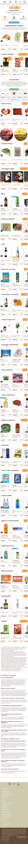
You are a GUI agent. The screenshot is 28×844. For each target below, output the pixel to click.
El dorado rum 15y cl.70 (5, 612)
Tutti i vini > (24, 244)
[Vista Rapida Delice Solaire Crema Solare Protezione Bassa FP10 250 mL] (10, 533)
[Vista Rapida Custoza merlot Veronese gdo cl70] (10, 256)
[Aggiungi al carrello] (9, 48)
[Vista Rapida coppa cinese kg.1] (21, 41)
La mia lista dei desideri (6, 824)
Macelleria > (24, 294)
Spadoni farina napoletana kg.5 (17, 487)
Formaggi (4, 819)
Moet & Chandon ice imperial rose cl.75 (16, 261)
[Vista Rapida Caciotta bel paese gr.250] (10, 181)
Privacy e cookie (5, 796)
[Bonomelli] (3, 94)
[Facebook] (14, 784)
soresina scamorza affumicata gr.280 (16, 361)
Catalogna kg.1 (3, 160)
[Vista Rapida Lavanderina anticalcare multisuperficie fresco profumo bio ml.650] (21, 558)
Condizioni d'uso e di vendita (7, 794)
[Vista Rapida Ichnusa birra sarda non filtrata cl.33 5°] (10, 206)
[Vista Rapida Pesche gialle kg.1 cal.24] (10, 41)
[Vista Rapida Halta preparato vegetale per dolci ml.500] (21, 382)
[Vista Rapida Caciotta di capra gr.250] (21, 181)
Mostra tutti (14, 99)
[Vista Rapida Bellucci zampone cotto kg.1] (10, 306)
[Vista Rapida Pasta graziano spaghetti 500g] (21, 281)
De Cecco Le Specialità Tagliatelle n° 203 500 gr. (5, 286)
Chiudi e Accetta (22, 837)
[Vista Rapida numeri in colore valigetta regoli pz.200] (21, 457)
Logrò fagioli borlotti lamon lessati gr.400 (17, 71)
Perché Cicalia (5, 806)
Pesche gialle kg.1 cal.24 (5, 45)
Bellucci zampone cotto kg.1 (6, 310)
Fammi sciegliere (5, 839)
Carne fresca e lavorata (6, 814)
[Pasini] (14, 94)
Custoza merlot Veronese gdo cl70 (5, 261)
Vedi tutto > (24, 420)
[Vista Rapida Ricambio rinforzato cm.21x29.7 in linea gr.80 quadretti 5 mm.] (10, 457)
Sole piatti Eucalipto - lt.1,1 (5, 562)
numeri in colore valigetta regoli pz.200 (17, 462)
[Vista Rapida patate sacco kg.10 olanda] (21, 156)
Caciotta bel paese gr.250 (5, 185)
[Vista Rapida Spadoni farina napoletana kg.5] (21, 482)
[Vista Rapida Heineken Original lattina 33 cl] (21, 206)
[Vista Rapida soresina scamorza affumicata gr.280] (21, 357)
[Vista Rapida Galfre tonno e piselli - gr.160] (10, 432)
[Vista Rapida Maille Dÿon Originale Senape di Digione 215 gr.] (10, 66)
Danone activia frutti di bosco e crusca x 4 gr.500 (5, 386)
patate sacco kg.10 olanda (17, 160)
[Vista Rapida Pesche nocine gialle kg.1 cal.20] (10, 116)
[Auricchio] (19, 94)
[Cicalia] (14, 7)
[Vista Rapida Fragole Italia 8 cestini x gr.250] (21, 116)
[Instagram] (10, 784)
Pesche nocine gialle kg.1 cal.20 (5, 120)
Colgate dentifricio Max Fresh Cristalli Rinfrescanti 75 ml (17, 538)
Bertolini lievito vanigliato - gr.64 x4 (5, 487)
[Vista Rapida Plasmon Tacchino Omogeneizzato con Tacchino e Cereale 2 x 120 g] (21, 583)
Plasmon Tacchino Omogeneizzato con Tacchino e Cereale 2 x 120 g (17, 588)
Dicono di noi (4, 808)
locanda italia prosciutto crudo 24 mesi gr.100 (17, 236)
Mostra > (25, 103)
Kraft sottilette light (4, 361)
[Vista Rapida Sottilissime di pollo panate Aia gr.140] (21, 306)
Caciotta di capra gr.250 (17, 185)
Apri (26, 395)
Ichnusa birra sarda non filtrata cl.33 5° (5, 210)
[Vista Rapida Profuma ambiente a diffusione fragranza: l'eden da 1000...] (10, 332)
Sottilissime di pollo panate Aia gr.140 (17, 311)
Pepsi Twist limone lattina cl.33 (17, 512)
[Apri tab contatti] (10, 2)
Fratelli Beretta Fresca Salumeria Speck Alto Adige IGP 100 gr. (5, 236)
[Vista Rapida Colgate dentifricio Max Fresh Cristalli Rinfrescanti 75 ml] (21, 533)
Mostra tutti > (24, 169)
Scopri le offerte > (8, 54)
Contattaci (4, 827)
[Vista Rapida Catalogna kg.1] (10, 156)
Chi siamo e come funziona (7, 802)
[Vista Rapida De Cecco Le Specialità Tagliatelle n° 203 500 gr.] (10, 281)
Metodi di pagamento (6, 793)
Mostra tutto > (23, 621)
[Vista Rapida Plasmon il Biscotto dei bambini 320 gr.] (10, 583)
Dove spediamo (5, 809)
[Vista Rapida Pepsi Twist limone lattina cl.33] (21, 508)
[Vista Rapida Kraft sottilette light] (10, 357)
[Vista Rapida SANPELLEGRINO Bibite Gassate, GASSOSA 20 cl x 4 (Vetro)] (10, 508)
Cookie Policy (9, 835)
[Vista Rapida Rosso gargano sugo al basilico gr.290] (21, 432)
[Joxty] (8, 94)
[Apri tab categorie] (4, 2)
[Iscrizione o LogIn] (20, 2)
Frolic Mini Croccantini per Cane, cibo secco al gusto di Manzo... (17, 638)
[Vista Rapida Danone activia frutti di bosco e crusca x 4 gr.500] (10, 382)
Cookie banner (4, 798)
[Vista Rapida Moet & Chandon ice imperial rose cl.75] (21, 256)
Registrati (4, 825)
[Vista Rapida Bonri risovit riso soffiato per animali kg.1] (10, 633)
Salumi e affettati (5, 816)
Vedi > (25, 345)
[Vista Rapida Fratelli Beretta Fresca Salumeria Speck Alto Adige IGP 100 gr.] (10, 231)
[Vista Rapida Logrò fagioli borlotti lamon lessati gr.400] (21, 66)
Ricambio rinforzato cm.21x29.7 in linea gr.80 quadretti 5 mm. (5, 463)
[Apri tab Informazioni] (24, 2)
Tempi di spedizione (6, 791)
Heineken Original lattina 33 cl (17, 210)
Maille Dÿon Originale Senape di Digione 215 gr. (5, 71)
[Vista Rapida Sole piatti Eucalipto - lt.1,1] (10, 558)
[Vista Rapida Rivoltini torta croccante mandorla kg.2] (21, 407)
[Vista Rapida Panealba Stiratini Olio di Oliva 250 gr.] (10, 407)
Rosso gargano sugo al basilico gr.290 (17, 437)
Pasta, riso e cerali (5, 817)
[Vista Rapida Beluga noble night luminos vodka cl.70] (21, 608)
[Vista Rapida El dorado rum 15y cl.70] (10, 608)
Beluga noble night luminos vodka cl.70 (17, 613)
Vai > (26, 269)
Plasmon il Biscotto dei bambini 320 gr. (5, 587)
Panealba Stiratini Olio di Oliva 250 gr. (5, 412)
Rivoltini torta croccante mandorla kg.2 (17, 412)
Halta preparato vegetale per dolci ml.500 (17, 386)
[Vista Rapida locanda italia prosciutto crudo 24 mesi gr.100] (21, 231)
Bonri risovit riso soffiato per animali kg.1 (5, 638)
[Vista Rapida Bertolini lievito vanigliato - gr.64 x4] (10, 482)
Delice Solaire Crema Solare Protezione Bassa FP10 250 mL (5, 538)
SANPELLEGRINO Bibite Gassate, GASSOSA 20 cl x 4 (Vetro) (5, 513)
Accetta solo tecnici (5, 837)
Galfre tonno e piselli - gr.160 (5, 437)
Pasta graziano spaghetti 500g (17, 286)
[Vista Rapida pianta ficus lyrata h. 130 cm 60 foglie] (21, 332)
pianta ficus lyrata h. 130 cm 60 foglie (17, 336)
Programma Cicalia (5, 804)
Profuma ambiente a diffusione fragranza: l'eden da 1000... (6, 337)
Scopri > (25, 219)
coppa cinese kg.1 (16, 45)
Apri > (25, 143)
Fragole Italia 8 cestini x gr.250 (17, 120)
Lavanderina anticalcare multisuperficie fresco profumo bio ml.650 (17, 563)
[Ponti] (25, 94)
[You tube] (18, 784)
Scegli (16, 835)
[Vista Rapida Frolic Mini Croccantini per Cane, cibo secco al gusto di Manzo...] (21, 633)
